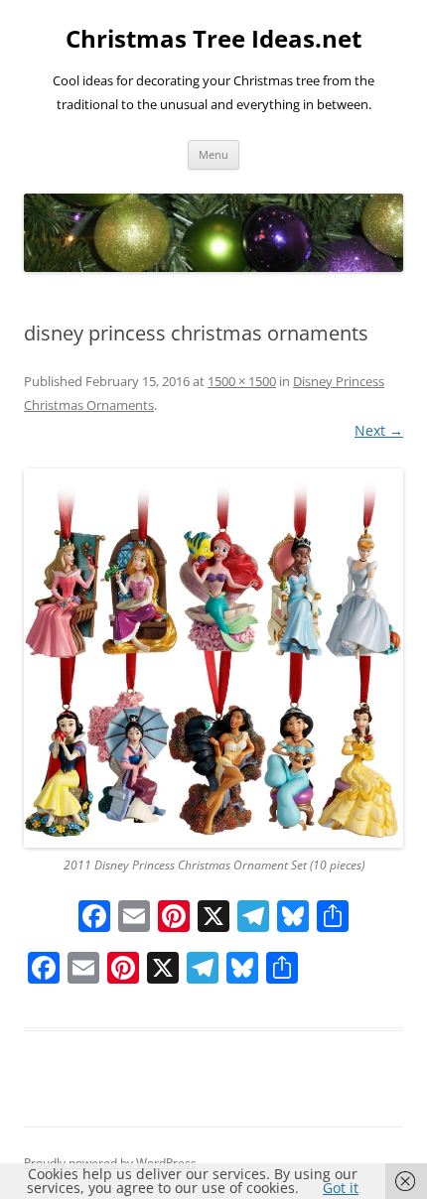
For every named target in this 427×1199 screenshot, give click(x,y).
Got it (340, 1187)
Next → (379, 430)
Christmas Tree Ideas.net (213, 39)
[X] (213, 918)
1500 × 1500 (242, 381)
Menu (213, 154)
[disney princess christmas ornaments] (213, 658)
